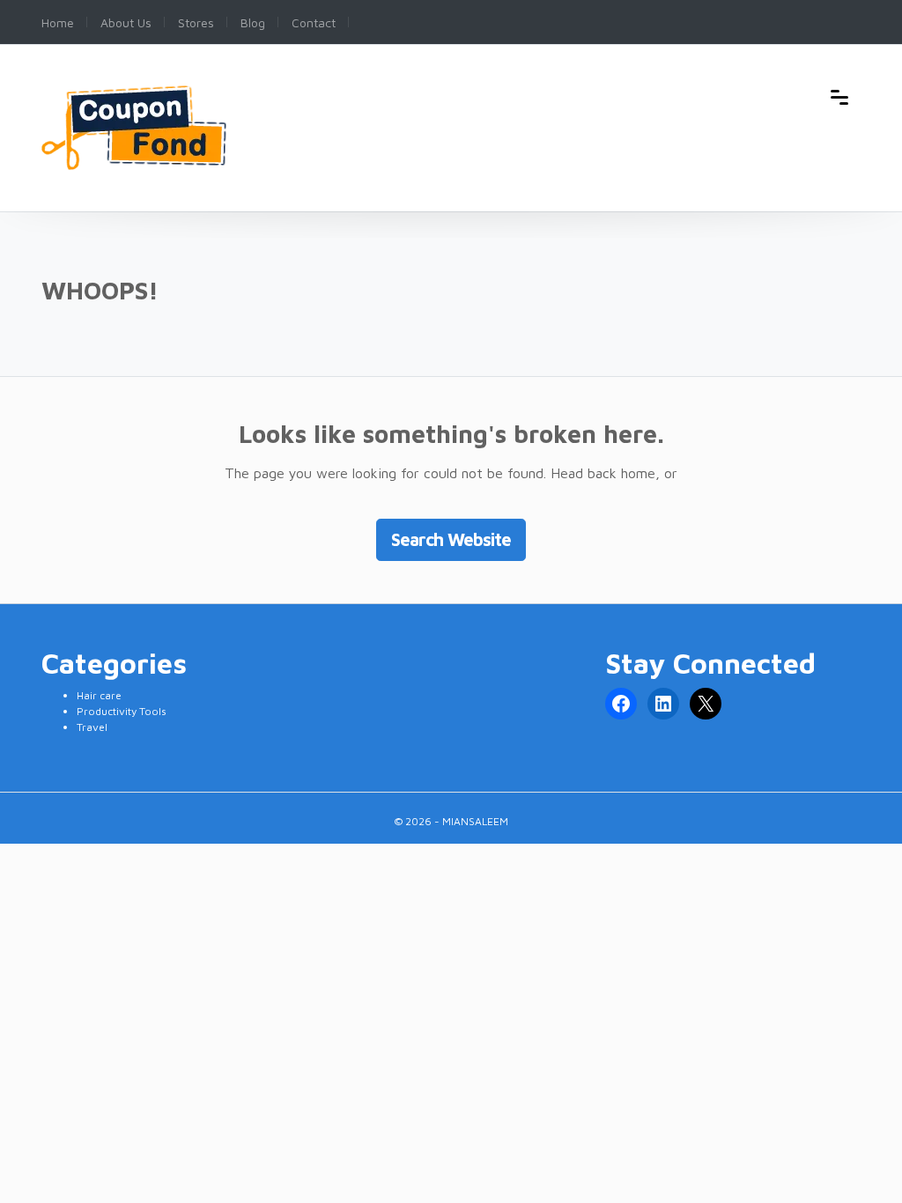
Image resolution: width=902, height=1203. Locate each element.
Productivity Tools (121, 711)
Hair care (99, 695)
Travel (92, 727)
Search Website (451, 539)
